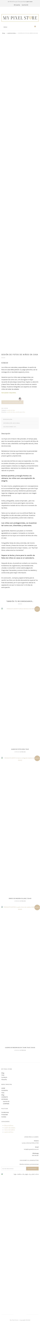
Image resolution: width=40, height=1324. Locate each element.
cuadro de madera (9, 1128)
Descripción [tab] (7, 419)
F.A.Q (2, 1075)
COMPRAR (6, 1103)
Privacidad (4, 1114)
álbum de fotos (8, 1125)
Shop (3, 33)
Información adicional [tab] (11, 423)
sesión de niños (11, 412)
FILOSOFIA (4, 1090)
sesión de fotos (11, 33)
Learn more (29, 1)
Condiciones (5, 1112)
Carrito (25, 5)
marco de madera (9, 1130)
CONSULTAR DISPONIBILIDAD (12, 402)
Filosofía (4, 1079)
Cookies (3, 1117)
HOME (3, 1088)
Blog (2, 1073)
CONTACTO (4, 1097)
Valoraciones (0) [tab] (9, 426)
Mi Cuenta (17, 5)
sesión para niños (20, 412)
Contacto (4, 1077)
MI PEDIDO (4, 1099)
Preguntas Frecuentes (8, 570)
